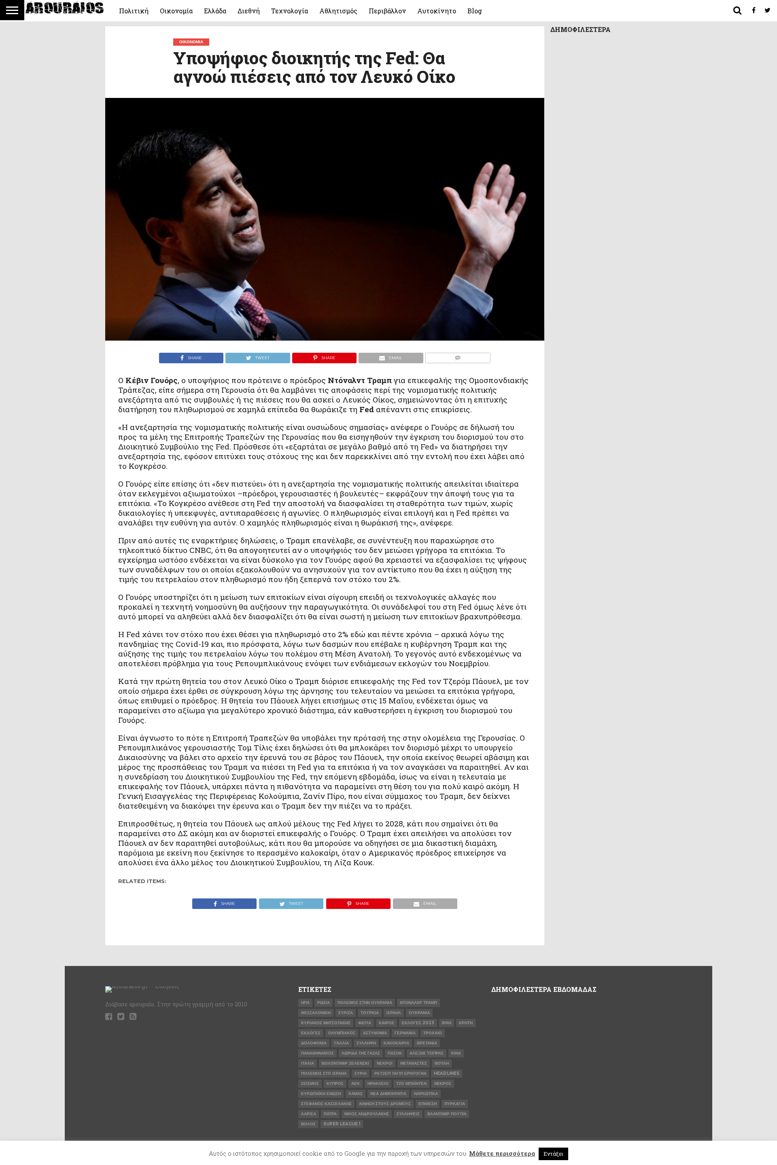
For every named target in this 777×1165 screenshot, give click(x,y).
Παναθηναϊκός (317, 1053)
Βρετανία (427, 1043)
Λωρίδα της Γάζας (361, 1053)
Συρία (361, 1073)
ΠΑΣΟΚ (395, 1053)
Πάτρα (330, 1113)
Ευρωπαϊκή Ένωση (321, 1093)
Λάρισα (308, 1113)
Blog (474, 10)
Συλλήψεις (408, 1113)
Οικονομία (176, 10)
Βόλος (308, 1124)
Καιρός (386, 1022)
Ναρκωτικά (426, 1093)
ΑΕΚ (355, 1083)
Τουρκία (370, 1012)
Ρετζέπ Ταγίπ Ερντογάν (400, 1073)
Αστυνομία (375, 1033)
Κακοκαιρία (396, 1043)
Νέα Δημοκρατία (388, 1093)
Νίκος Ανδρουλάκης (366, 1113)
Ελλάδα (215, 10)
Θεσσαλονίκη (316, 1012)
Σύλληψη (366, 1043)
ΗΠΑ (305, 1002)
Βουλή (442, 1063)
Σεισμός (310, 1083)
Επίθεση (427, 1103)
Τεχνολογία (289, 10)
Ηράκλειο (377, 1083)
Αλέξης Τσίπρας (427, 1053)
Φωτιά (364, 1022)
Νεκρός (442, 1083)
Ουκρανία (419, 1012)
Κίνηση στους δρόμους (385, 1103)
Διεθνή (249, 10)
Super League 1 (341, 1124)
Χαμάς (355, 1093)
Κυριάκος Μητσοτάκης (325, 1022)
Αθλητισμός (338, 10)
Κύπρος (335, 1083)
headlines (446, 1073)
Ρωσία (323, 1002)
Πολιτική (134, 10)
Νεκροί (385, 1063)
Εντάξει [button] (553, 1153)
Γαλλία (341, 1043)
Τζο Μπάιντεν (411, 1083)
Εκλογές (311, 1033)
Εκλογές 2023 (418, 1022)
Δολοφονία (314, 1043)
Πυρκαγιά (454, 1103)
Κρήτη (466, 1022)
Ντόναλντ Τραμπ (418, 1002)
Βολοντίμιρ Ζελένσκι (345, 1063)
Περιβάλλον (387, 10)
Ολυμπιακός (341, 1033)
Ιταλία (307, 1063)
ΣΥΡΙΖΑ (345, 1012)
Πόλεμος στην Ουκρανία (365, 1002)
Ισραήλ (393, 1012)
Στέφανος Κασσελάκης (326, 1103)
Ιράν (446, 1022)
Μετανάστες (413, 1063)
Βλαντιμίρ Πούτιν (446, 1113)
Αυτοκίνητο (436, 10)
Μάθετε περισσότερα (502, 1153)
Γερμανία (405, 1033)
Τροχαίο (432, 1033)
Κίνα (456, 1053)
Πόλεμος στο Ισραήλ (324, 1073)
